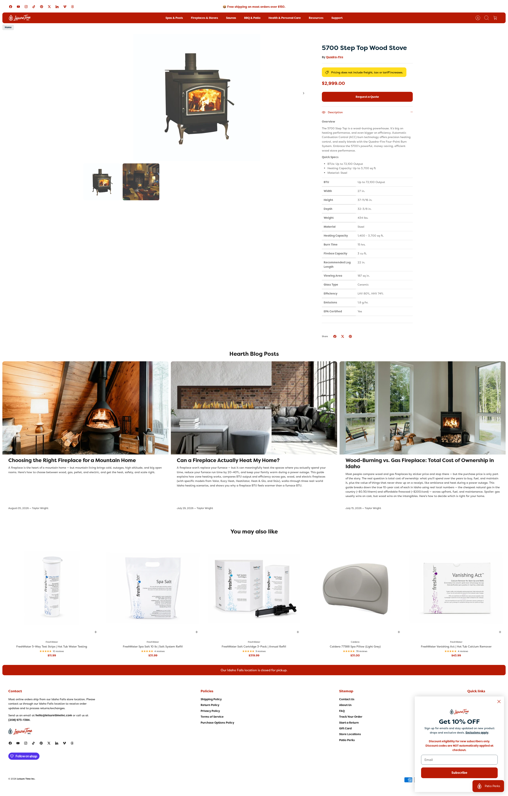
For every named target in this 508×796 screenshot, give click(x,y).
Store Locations (350, 734)
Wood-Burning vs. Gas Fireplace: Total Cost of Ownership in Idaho (419, 463)
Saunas (231, 18)
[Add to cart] (95, 632)
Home (8, 27)
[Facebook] (10, 6)
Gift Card (345, 728)
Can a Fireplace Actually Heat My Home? (228, 460)
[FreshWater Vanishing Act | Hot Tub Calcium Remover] (456, 588)
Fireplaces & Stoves (204, 18)
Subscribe (459, 773)
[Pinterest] (41, 6)
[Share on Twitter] (342, 336)
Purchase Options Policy (217, 722)
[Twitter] (49, 6)
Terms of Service (212, 716)
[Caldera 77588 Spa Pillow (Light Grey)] (355, 588)
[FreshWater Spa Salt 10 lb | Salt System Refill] (153, 588)
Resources (316, 18)
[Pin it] (350, 336)
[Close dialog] (498, 701)
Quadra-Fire (334, 57)
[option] (196, 97)
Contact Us (346, 699)
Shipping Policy (211, 699)
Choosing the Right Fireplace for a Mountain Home (72, 460)
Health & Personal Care (284, 18)
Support (337, 18)
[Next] (303, 93)
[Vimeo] (65, 6)
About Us (345, 705)
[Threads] (72, 6)
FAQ (342, 711)
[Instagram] (26, 6)
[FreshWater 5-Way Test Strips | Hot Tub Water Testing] (51, 588)
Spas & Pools (174, 18)
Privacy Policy (210, 711)
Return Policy (210, 705)
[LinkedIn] (57, 6)
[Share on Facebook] (335, 336)
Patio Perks (347, 740)
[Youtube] (18, 6)
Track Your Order (350, 716)
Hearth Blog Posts (254, 354)
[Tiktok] (34, 6)
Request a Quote (367, 97)
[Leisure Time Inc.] (19, 17)
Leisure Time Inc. (26, 778)
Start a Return (349, 722)
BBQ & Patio (252, 18)
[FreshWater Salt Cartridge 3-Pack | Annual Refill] (254, 588)
